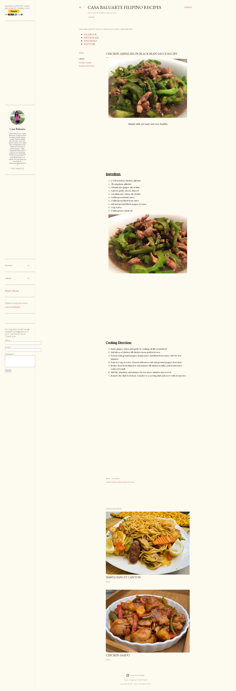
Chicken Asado (118, 655)
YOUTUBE (89, 44)
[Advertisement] (148, 153)
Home (91, 17)
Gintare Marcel (142, 680)
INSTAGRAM (91, 37)
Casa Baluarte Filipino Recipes (124, 7)
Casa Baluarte (17, 129)
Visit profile (17, 169)
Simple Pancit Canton (123, 577)
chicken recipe (85, 63)
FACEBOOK (90, 34)
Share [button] (81, 53)
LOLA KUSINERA (12, 307)
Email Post (115, 478)
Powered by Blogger (137, 675)
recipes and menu (86, 66)
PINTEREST (90, 40)
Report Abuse (12, 291)
